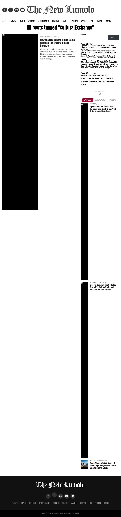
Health (22, 21)
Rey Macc (85, 76)
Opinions (31, 21)
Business (55, 21)
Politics (65, 21)
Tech (91, 21)
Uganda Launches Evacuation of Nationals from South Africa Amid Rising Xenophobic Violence (98, 47)
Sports (83, 21)
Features (13, 21)
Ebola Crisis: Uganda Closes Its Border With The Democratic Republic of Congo (99, 67)
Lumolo (108, 21)
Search (83, 34)
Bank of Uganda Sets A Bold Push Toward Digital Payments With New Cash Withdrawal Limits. (99, 57)
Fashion (99, 21)
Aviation (75, 21)
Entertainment (43, 21)
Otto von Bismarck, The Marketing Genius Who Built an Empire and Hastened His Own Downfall (98, 52)
